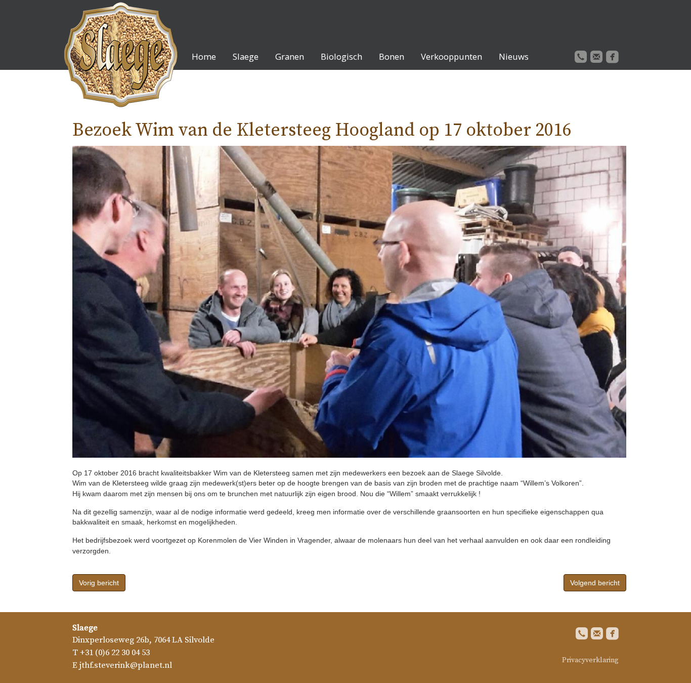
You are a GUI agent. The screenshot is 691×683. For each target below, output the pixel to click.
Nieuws (514, 56)
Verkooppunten (451, 56)
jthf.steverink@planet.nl (125, 665)
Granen (289, 56)
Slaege (245, 56)
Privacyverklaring (590, 660)
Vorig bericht (99, 583)
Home (204, 56)
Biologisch (341, 56)
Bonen (391, 56)
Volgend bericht (595, 583)
